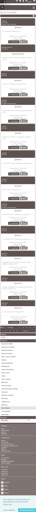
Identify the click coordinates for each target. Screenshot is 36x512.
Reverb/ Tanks (5, 373)
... (16, 327)
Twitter (5, 486)
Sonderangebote (5, 411)
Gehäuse (3, 360)
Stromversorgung (6, 385)
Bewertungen (5, 414)
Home (2, 428)
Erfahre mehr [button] (7, 504)
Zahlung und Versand (7, 444)
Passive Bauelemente (7, 369)
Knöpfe (3, 376)
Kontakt (3, 440)
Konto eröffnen (5, 458)
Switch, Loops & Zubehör (8, 356)
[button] (13, 41)
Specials (3, 432)
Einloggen (4, 459)
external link (4, 473)
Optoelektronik (5, 366)
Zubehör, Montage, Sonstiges (9, 389)
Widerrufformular (5, 451)
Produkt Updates (5, 463)
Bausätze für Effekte (7, 344)
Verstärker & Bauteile (7, 395)
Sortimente (4, 392)
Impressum (4, 447)
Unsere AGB (4, 442)
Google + (6, 489)
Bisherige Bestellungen (7, 461)
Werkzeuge (4, 398)
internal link (4, 469)
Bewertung (4, 434)
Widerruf (3, 449)
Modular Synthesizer (7, 350)
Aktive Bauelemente (7, 363)
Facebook (6, 482)
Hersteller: (9, 24)
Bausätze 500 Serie (6, 353)
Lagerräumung (5, 401)
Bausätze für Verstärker (8, 347)
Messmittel (4, 382)
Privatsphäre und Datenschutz (9, 446)
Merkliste (3, 334)
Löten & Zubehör (6, 379)
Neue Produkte (5, 408)
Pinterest (6, 493)
